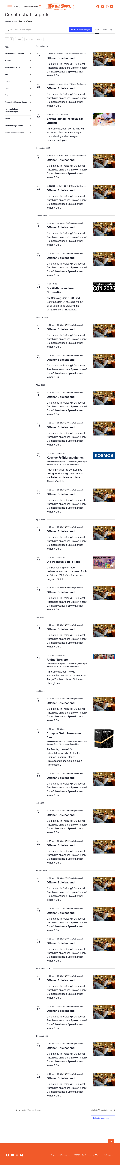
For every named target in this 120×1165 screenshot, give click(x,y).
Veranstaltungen (11, 21)
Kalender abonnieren (101, 1118)
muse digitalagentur (106, 1155)
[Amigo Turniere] (104, 656)
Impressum (55, 1155)
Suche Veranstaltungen (80, 30)
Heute (19, 39)
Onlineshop (31, 6)
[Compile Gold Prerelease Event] (104, 739)
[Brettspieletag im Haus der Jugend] (104, 119)
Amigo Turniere (57, 659)
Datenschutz (65, 1155)
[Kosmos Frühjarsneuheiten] (104, 455)
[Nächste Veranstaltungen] (11, 39)
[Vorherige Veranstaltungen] (7, 39)
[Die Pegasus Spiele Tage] (104, 562)
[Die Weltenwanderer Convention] (104, 287)
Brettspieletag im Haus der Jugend (65, 121)
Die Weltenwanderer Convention (60, 290)
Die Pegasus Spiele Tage (63, 562)
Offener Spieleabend (61, 58)
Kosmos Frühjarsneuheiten (65, 457)
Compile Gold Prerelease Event (64, 735)
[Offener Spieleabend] (104, 59)
